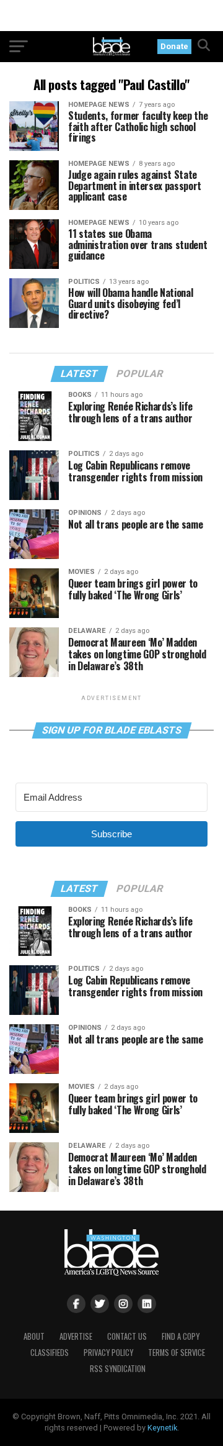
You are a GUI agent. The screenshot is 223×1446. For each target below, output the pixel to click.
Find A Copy (180, 1336)
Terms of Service (176, 1352)
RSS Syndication (118, 1369)
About (34, 1336)
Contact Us (127, 1336)
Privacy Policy (108, 1352)
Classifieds (49, 1352)
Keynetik (162, 1427)
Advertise (75, 1336)
